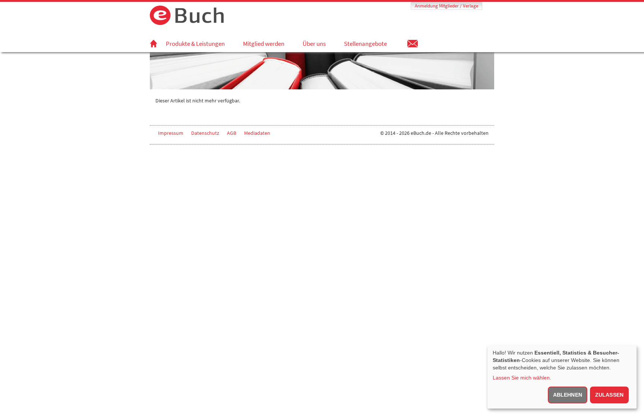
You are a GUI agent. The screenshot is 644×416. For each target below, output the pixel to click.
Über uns (314, 43)
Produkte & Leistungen (195, 43)
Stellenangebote (365, 43)
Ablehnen (567, 395)
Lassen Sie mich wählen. (522, 378)
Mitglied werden (263, 43)
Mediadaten (257, 133)
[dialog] (562, 377)
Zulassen (609, 395)
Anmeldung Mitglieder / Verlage (446, 6)
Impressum (170, 133)
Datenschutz (205, 133)
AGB (231, 133)
